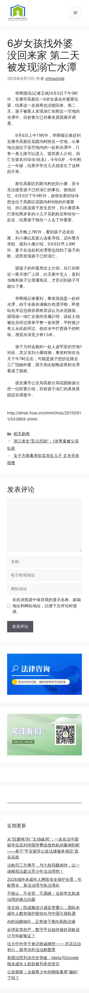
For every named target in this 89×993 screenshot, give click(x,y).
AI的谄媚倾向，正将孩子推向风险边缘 (41, 921)
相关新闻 (22, 433)
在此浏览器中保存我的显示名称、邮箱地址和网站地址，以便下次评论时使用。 (46, 605)
